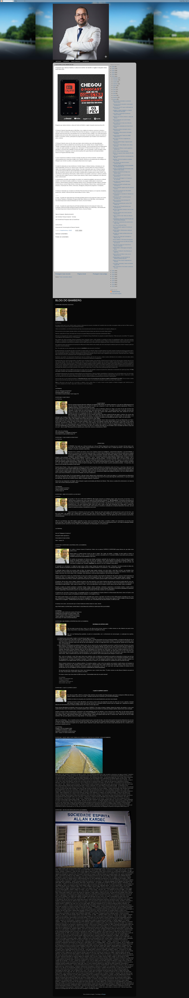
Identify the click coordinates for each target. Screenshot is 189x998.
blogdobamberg (116, 291)
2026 (113, 66)
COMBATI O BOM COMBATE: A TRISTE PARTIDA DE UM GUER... (122, 111)
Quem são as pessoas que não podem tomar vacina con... (122, 191)
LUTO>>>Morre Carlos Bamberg (120, 151)
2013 (113, 284)
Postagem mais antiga (100, 274)
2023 (113, 72)
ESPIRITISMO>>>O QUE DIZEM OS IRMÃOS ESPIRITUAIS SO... (121, 258)
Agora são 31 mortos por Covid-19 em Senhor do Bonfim (122, 245)
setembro (115, 83)
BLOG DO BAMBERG (68, 300)
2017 (113, 276)
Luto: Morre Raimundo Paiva (119, 225)
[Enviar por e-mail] (76, 230)
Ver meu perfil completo (115, 293)
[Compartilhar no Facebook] (80, 230)
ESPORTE (66, 61)
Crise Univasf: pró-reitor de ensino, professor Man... (121, 163)
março (114, 95)
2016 (113, 278)
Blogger (104, 994)
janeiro (115, 99)
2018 (113, 274)
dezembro (115, 78)
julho (114, 87)
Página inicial (81, 274)
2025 (113, 68)
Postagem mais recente (62, 274)
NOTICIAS (58, 61)
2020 (113, 270)
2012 (113, 286)
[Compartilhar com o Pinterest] (81, 230)
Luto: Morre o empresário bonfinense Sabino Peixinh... (121, 114)
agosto (115, 85)
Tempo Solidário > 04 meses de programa (123, 239)
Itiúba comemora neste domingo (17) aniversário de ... (121, 201)
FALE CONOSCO (75, 61)
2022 (113, 74)
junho (114, 89)
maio (114, 91)
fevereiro (115, 97)
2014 (113, 282)
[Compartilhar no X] (78, 230)
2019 (113, 272)
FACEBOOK (86, 61)
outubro (115, 81)
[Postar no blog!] (77, 230)
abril (114, 93)
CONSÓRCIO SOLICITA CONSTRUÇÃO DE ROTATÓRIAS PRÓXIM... (123, 219)
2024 (113, 70)
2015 (113, 280)
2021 (113, 76)
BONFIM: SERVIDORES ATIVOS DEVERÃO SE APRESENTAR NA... (123, 166)
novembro (115, 79)
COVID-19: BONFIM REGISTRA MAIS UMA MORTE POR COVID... (123, 169)
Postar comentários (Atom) (65, 277)
